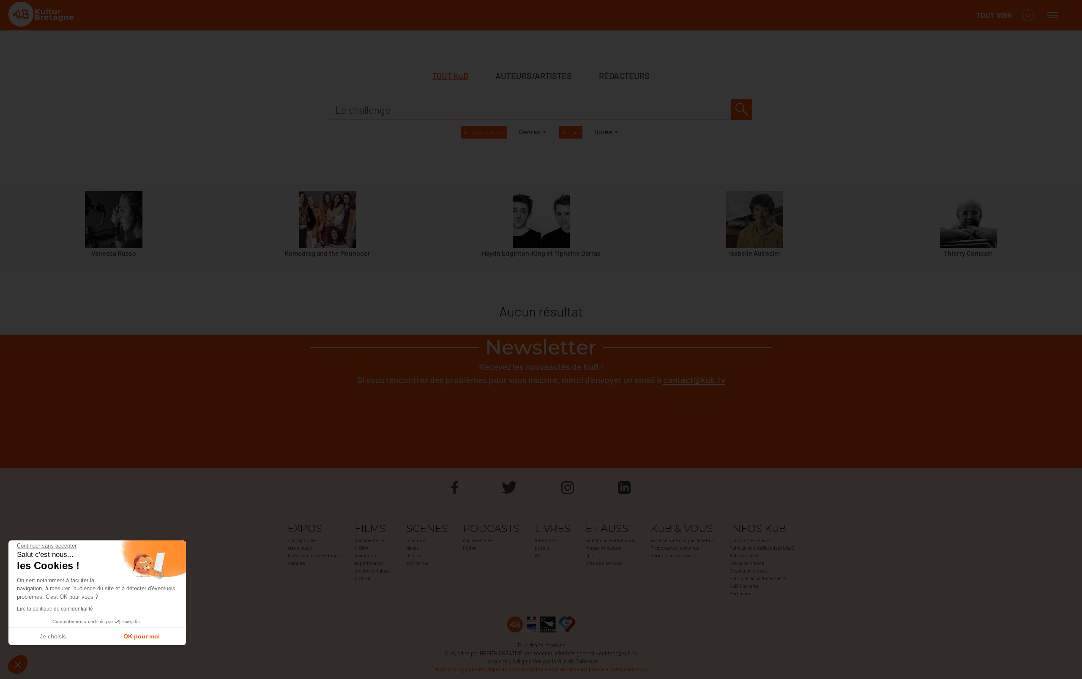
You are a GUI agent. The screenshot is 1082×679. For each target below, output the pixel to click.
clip (589, 555)
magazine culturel (604, 548)
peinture (296, 563)
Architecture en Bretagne (313, 555)
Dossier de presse (748, 570)
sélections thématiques (610, 540)
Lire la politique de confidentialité (55, 609)
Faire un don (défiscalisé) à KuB (762, 548)
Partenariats (743, 593)
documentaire (369, 540)
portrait (363, 578)
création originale (373, 570)
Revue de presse (747, 563)
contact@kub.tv (694, 379)
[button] (18, 664)
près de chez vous (604, 563)
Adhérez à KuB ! (746, 555)
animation (365, 555)
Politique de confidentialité (758, 578)
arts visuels (299, 548)
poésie (542, 548)
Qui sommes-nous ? (750, 540)
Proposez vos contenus (674, 548)
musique (415, 540)
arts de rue (417, 563)
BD (538, 555)
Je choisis (53, 636)
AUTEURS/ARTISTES (533, 76)
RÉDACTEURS (624, 76)
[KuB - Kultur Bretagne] (42, 15)
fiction (361, 548)
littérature (545, 540)
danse (412, 548)
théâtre (413, 555)
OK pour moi (141, 636)
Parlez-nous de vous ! (672, 555)
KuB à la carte (744, 586)
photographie (301, 540)
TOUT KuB (450, 76)
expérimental (369, 563)
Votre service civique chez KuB (682, 540)
